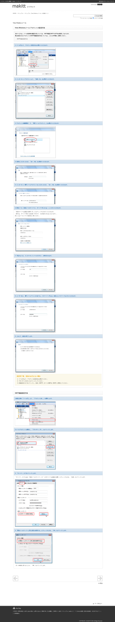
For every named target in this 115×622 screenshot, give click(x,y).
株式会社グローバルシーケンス (106, 1)
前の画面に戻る (100, 583)
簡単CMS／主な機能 (47, 611)
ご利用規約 (16, 613)
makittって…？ (72, 611)
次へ (100, 578)
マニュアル (20, 13)
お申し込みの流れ (28, 611)
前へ (15, 578)
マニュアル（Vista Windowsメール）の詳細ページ (37, 13)
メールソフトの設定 (25, 215)
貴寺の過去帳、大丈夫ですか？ (91, 611)
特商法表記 (20, 611)
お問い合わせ (37, 611)
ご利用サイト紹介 (57, 611)
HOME (14, 13)
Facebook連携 (80, 611)
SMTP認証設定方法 (22, 39)
